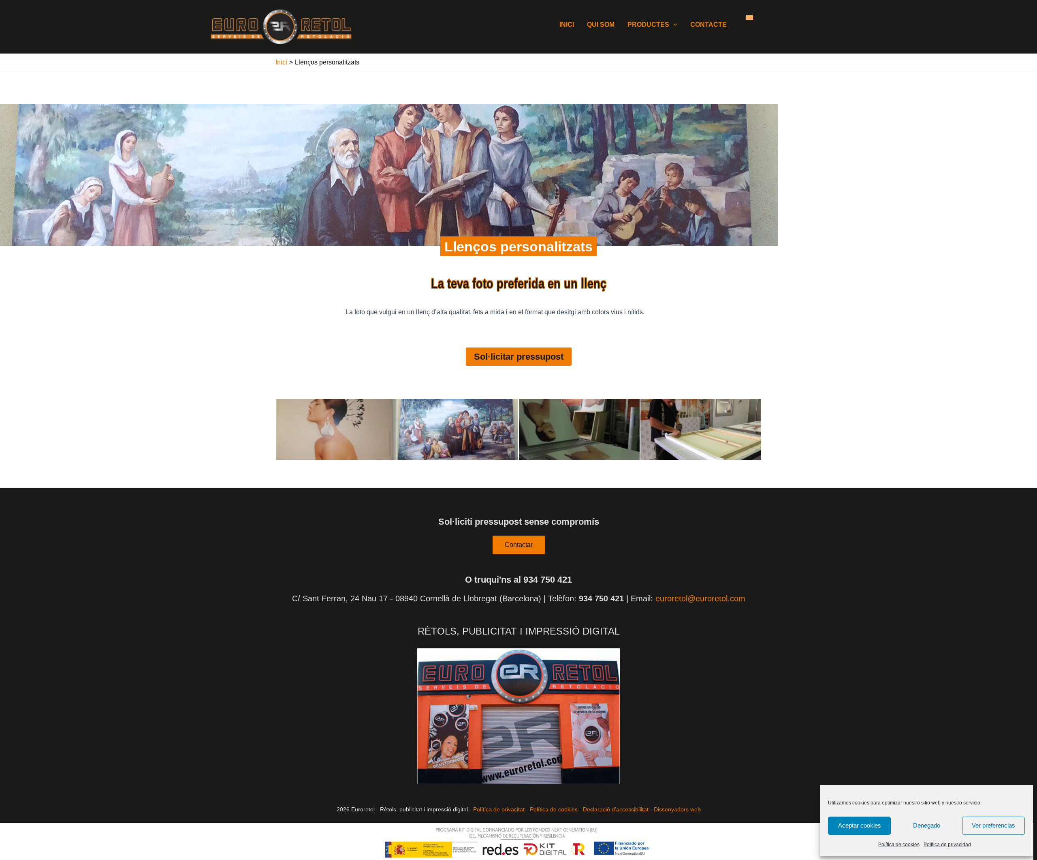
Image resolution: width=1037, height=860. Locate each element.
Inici (566, 24)
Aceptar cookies (859, 825)
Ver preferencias (993, 825)
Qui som (601, 24)
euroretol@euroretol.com (700, 598)
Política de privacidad (947, 844)
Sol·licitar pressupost (518, 357)
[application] (673, 24)
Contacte (708, 24)
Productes (648, 24)
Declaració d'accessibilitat (616, 809)
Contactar (519, 544)
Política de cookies (899, 844)
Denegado (926, 825)
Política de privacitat (499, 809)
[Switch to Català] (749, 17)
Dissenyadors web (677, 809)
